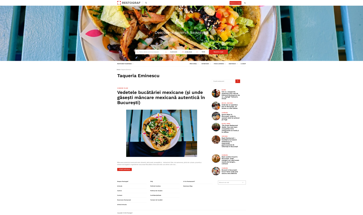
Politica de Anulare (156, 190)
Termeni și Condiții (156, 200)
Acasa (118, 69)
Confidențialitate (155, 195)
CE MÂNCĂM (120, 88)
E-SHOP (243, 63)
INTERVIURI (205, 63)
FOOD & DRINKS (219, 63)
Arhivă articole (122, 204)
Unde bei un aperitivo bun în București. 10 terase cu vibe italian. (230, 106)
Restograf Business (124, 63)
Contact (119, 195)
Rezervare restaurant (124, 200)
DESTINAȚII (232, 63)
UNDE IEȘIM (230, 103)
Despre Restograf (122, 181)
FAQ (151, 181)
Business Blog (187, 186)
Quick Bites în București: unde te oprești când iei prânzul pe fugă (230, 117)
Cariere (119, 190)
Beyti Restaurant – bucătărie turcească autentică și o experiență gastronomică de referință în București (230, 142)
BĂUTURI (224, 103)
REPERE (228, 123)
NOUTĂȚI (224, 89)
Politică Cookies (155, 186)
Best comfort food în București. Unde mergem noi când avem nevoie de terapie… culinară (230, 160)
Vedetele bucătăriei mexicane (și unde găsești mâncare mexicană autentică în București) (161, 97)
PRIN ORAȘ (193, 63)
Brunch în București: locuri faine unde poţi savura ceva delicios (230, 171)
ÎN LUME (126, 88)
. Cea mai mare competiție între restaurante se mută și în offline (230, 129)
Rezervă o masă (218, 52)
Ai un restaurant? (189, 181)
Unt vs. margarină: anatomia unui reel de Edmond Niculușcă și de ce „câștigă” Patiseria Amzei (231, 95)
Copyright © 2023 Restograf (124, 212)
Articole (119, 186)
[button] (245, 3)
